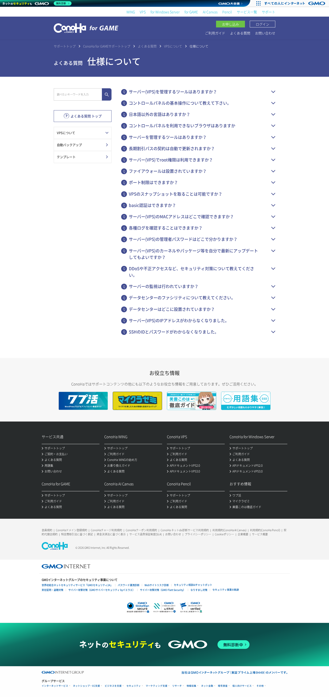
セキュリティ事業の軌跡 (225, 589)
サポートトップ (65, 46)
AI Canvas (210, 11)
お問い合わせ (265, 33)
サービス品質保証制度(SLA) (145, 534)
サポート (268, 11)
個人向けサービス (242, 685)
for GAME (191, 11)
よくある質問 (240, 33)
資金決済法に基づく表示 (111, 534)
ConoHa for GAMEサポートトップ (106, 46)
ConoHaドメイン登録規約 (71, 530)
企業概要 (243, 534)
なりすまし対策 (199, 590)
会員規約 (47, 530)
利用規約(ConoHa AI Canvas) (229, 530)
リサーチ (177, 685)
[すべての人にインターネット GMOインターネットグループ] (295, 3)
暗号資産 (223, 685)
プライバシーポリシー (198, 534)
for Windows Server (165, 11)
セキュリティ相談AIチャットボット (193, 585)
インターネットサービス (55, 685)
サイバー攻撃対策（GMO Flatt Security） (162, 590)
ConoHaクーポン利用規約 (141, 530)
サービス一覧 (247, 11)
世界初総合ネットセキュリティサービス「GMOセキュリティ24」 (77, 585)
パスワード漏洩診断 (128, 585)
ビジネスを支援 (113, 685)
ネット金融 (207, 685)
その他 (260, 685)
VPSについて (173, 46)
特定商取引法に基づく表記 (77, 534)
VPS (143, 11)
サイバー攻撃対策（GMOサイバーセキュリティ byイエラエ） (101, 590)
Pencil (227, 11)
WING (130, 11)
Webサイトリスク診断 (157, 585)
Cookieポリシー (224, 534)
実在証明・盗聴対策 (52, 590)
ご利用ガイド (215, 33)
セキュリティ (133, 685)
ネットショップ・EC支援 (86, 685)
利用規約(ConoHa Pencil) (265, 530)
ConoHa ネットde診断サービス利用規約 (185, 530)
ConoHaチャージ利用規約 (106, 530)
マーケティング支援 (156, 685)
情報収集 (191, 685)
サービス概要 (260, 534)
